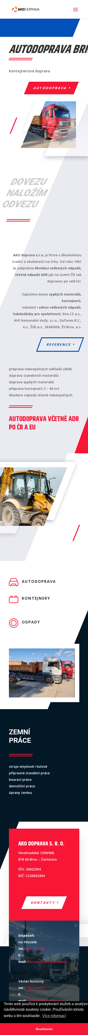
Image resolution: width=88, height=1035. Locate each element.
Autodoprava (50, 88)
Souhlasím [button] (44, 1029)
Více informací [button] (54, 1016)
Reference (59, 344)
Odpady (31, 622)
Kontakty (43, 902)
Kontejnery (36, 598)
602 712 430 (35, 948)
